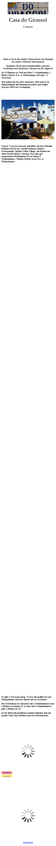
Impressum (28, 842)
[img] (28, 8)
